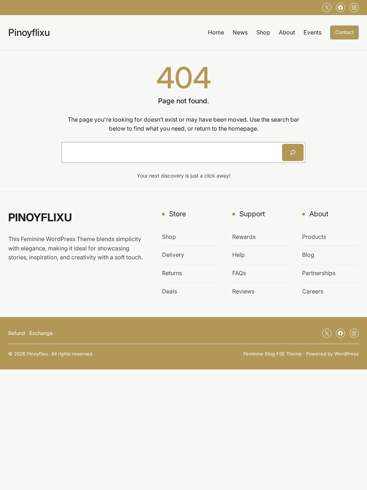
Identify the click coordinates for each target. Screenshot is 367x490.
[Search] (293, 152)
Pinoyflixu (29, 32)
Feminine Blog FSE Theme (272, 354)
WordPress (346, 354)
